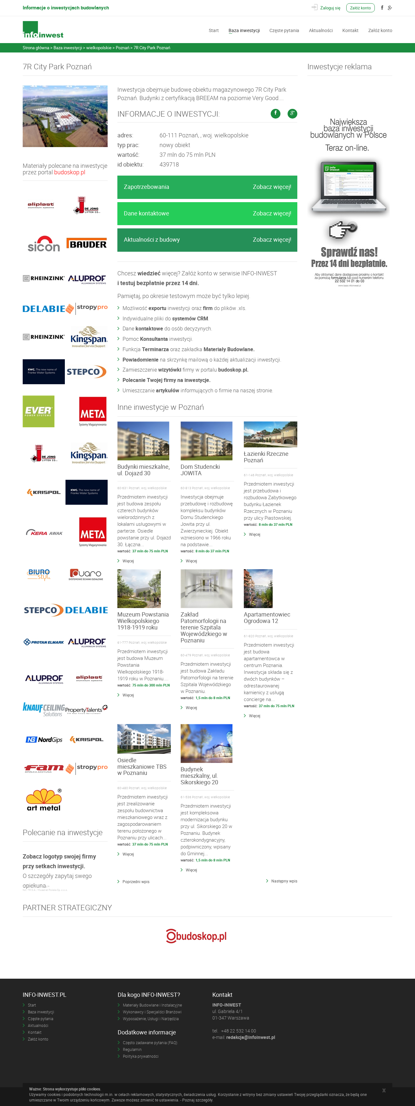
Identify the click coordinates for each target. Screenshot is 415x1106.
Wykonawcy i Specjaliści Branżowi (152, 1011)
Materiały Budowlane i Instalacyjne (152, 1005)
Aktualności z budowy (207, 239)
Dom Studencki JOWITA (200, 470)
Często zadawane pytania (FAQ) (150, 1042)
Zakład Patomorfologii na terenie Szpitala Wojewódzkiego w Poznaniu (204, 627)
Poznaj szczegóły (197, 1099)
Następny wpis (284, 880)
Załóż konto (360, 7)
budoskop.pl (69, 172)
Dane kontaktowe (207, 213)
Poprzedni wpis (136, 881)
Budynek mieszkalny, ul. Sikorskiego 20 (199, 775)
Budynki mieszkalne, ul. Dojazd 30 (143, 470)
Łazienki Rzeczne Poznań (266, 457)
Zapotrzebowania (207, 186)
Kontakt (350, 30)
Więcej (128, 561)
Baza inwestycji (244, 30)
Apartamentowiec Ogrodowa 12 (267, 617)
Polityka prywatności (141, 1056)
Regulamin (132, 1049)
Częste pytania (284, 30)
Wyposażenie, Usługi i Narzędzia (151, 1018)
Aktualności (321, 30)
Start (214, 30)
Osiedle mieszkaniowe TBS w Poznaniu (142, 766)
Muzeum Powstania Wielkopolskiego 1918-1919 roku (143, 620)
